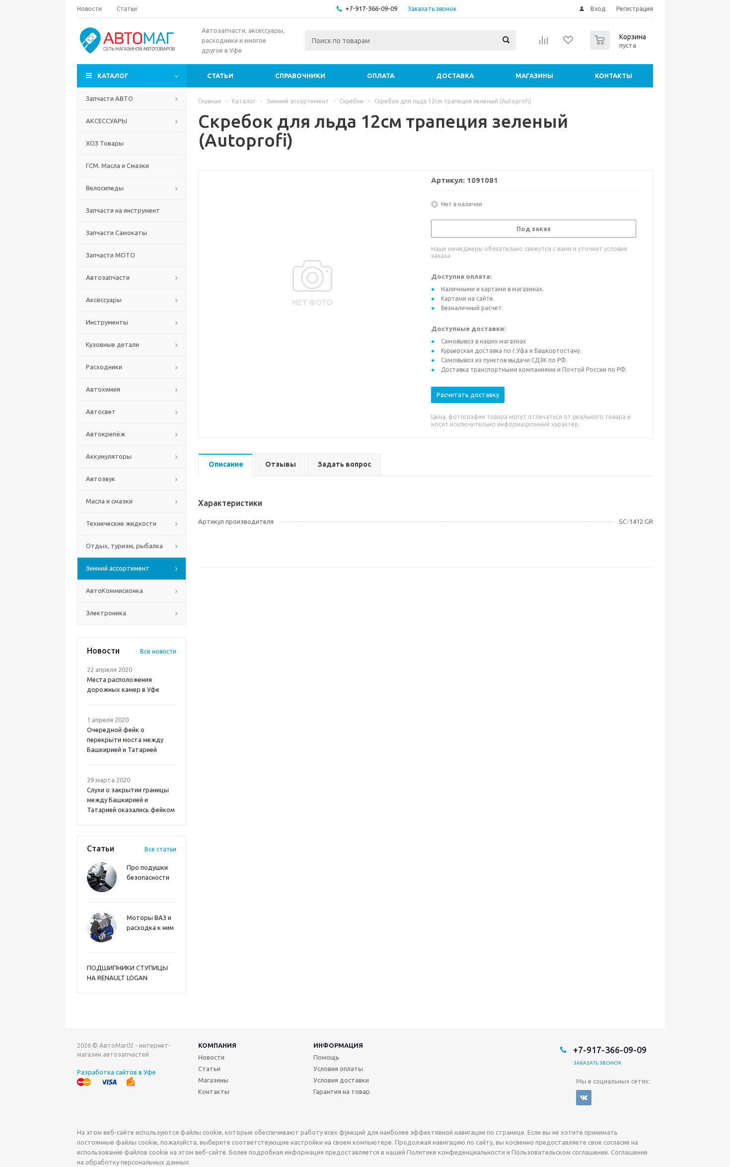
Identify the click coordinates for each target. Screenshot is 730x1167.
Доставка (455, 75)
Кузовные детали (112, 344)
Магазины (534, 75)
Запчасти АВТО (109, 98)
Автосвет (101, 411)
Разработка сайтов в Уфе (116, 1072)
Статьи (220, 75)
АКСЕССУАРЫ (106, 120)
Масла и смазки (109, 501)
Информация (338, 1045)
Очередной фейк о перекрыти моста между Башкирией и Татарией (125, 739)
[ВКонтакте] (583, 1097)
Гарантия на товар (341, 1091)
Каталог (113, 75)
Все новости (158, 651)
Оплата (380, 75)
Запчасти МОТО (110, 254)
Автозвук (100, 478)
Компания (217, 1045)
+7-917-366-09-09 (371, 8)
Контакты (613, 75)
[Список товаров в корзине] (619, 46)
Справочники (300, 75)
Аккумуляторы (109, 456)
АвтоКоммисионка (114, 590)
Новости (211, 1057)
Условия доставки (341, 1080)
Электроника (106, 612)
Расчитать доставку (468, 394)
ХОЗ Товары (105, 143)
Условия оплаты (338, 1068)
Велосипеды (105, 187)
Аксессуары (104, 299)
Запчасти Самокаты (116, 232)
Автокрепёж (105, 433)
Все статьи (160, 849)
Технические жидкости (121, 523)
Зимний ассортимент (117, 568)
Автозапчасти (108, 277)
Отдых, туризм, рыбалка (124, 545)
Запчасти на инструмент (123, 210)
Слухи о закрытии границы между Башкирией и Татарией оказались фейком (131, 799)
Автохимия (103, 389)
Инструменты (107, 322)
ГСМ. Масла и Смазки (117, 165)
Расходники (104, 366)
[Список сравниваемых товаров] (543, 43)
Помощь (326, 1057)
